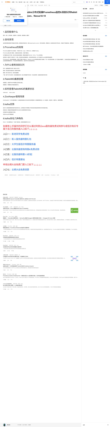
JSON (15, 235)
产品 (16, 2)
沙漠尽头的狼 (5, 254)
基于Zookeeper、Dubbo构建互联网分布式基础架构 (93, 46)
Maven (13, 216)
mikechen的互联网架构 (7, 283)
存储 (19, 283)
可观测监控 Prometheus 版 (29, 175)
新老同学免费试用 (20, 133)
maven (84, 73)
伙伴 (34, 2)
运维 (58, 175)
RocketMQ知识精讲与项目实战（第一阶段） (92, 39)
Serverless (21, 197)
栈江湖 (4, 274)
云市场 (31, 2)
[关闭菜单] (2, 2)
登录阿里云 (19, 20)
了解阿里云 (42, 2)
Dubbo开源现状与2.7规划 (88, 59)
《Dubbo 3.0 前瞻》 (87, 64)
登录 (107, 2)
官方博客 (31, 5)
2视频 (29, 425)
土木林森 (4, 226)
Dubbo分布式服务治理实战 (88, 48)
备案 (96, 2)
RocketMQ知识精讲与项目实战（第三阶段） (92, 44)
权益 (24, 2)
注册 (102, 2)
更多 (106, 35)
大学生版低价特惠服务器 (24, 144)
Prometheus (53, 175)
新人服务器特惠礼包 (21, 138)
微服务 (16, 216)
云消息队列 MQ (20, 175)
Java (19, 206)
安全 (15, 245)
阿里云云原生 (5, 197)
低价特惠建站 (18, 159)
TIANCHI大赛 (40, 5)
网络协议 (16, 254)
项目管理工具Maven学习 (88, 51)
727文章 (19, 425)
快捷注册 (8, 20)
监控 (42, 175)
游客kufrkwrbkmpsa (6, 264)
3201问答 (24, 425)
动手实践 (27, 5)
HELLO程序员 (5, 206)
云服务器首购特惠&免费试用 (25, 149)
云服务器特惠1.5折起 (22, 154)
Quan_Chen (5, 216)
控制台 (99, 2)
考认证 (36, 5)
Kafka (22, 206)
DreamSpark (5, 235)
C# (19, 254)
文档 (94, 2)
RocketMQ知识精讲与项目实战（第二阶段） (92, 41)
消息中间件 (38, 175)
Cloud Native (47, 175)
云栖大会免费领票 (20, 169)
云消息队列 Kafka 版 (12, 175)
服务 (37, 2)
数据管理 (16, 197)
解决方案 (20, 2)
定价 (27, 2)
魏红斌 (8, 425)
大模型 (13, 2)
